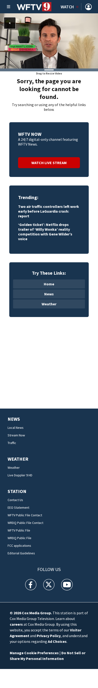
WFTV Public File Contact (25, 515)
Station (17, 491)
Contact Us (15, 500)
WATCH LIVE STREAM (49, 162)
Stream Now (16, 435)
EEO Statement (18, 507)
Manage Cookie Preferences (34, 652)
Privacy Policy (49, 635)
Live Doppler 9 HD (20, 475)
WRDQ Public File (19, 538)
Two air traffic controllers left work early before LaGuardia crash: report (48, 211)
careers (16, 624)
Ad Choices (57, 641)
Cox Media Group (36, 612)
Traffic (12, 443)
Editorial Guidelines (21, 553)
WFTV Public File (19, 530)
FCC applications (19, 545)
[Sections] (8, 6)
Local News (16, 427)
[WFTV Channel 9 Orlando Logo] (34, 6)
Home (49, 284)
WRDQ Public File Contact (25, 523)
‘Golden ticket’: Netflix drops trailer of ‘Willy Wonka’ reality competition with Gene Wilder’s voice (45, 231)
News (49, 294)
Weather (49, 304)
